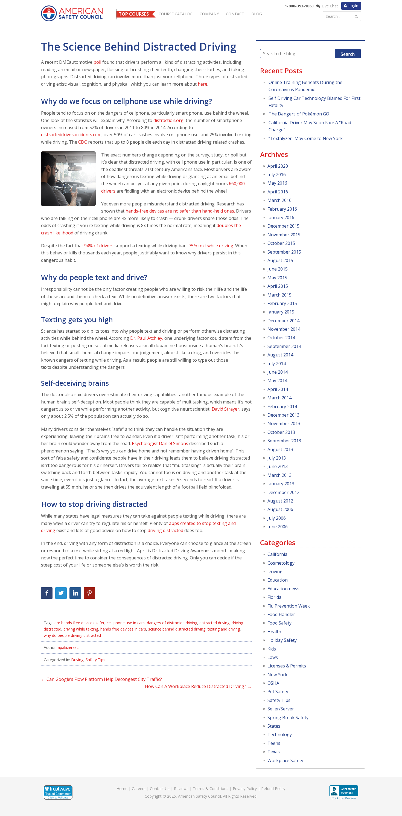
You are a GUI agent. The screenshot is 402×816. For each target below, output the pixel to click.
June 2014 (277, 372)
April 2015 (277, 286)
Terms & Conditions (210, 788)
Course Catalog (176, 13)
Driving (77, 659)
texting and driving (224, 629)
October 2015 (281, 243)
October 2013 (281, 432)
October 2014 (281, 338)
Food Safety (279, 623)
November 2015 (283, 235)
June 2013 (277, 466)
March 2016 (279, 200)
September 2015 (284, 252)
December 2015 (283, 226)
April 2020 (277, 166)
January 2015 (280, 312)
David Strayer (225, 409)
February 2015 (282, 303)
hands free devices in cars (123, 629)
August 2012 (280, 501)
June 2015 (277, 269)
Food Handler (281, 614)
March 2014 (279, 398)
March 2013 (279, 475)
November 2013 (283, 423)
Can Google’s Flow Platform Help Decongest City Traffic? (101, 679)
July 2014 (276, 364)
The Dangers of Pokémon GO (299, 114)
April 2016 (277, 192)
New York (277, 675)
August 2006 (280, 509)
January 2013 (280, 484)
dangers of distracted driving (172, 622)
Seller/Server (280, 709)
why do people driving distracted (72, 635)
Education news (283, 589)
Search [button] (348, 54)
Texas (273, 752)
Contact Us (160, 788)
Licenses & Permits (286, 666)
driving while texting (80, 629)
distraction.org (168, 120)
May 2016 (277, 183)
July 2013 (276, 458)
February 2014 (282, 406)
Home (121, 788)
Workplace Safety (285, 760)
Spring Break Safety (287, 718)
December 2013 (283, 415)
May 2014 (277, 380)
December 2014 (283, 321)
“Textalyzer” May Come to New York (306, 138)
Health (274, 632)
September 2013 (284, 441)
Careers (138, 788)
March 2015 (279, 295)
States (273, 726)
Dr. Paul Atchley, (146, 338)
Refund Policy (273, 788)
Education (277, 580)
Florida (274, 597)
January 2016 (280, 217)
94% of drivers (98, 246)
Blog (256, 13)
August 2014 (280, 355)
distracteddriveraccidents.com (71, 135)
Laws (272, 657)
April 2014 (277, 389)
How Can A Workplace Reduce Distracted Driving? (198, 686)
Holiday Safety (282, 640)
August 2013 (280, 449)
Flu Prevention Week (288, 606)
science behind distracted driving (176, 629)
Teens (273, 743)
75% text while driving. (212, 246)
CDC (82, 142)
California (277, 554)
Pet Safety (277, 692)
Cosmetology (281, 563)
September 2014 (284, 346)
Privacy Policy (245, 788)
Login (353, 5)
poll (97, 62)
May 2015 (277, 278)
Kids (271, 649)
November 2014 (283, 329)
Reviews (181, 788)
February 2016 (282, 209)
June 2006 (277, 527)
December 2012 (283, 492)
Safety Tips (95, 659)
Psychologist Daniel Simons (160, 443)
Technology (279, 734)
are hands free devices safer (79, 622)
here (202, 84)
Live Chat (330, 5)
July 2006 (276, 518)
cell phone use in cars (126, 622)
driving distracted (165, 530)
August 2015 (280, 260)
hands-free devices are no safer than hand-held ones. (179, 211)
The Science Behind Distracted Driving (138, 46)
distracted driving (214, 622)
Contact (235, 13)
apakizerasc (68, 647)
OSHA (273, 683)
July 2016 (276, 175)
